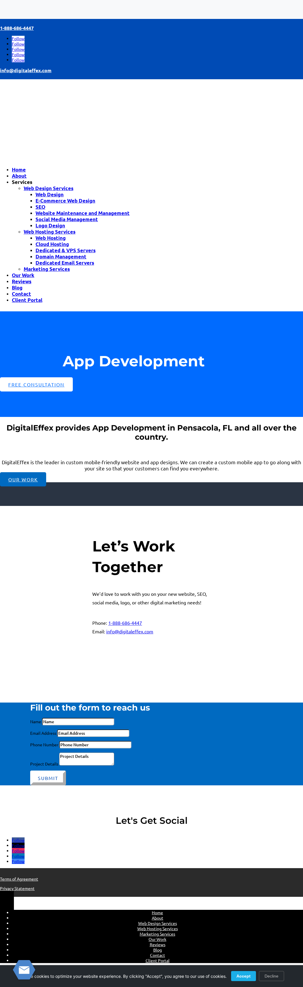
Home (19, 169)
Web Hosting (51, 238)
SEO (40, 207)
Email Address (43, 733)
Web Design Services (48, 188)
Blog (17, 287)
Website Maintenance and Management (83, 213)
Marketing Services (47, 269)
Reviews (21, 281)
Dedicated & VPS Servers (66, 250)
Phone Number (44, 744)
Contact (21, 294)
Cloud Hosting (52, 244)
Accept (243, 976)
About (19, 176)
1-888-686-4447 (17, 28)
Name (35, 721)
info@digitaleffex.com (25, 70)
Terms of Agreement (19, 878)
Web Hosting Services (49, 232)
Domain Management (61, 256)
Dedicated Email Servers (65, 263)
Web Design (50, 194)
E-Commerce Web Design (65, 201)
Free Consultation (36, 384)
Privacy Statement (17, 888)
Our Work (23, 275)
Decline (271, 976)
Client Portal (27, 300)
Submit (48, 778)
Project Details (44, 763)
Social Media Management (67, 219)
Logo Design (50, 225)
